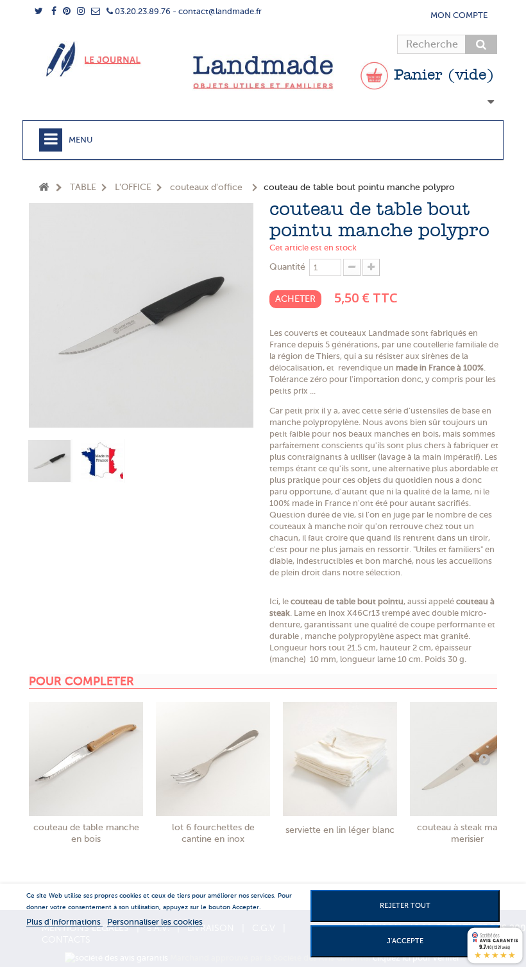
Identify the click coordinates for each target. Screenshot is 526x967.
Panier (441, 75)
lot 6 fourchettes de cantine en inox (213, 833)
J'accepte (405, 941)
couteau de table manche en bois (86, 833)
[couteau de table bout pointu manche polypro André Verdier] (50, 461)
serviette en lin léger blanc (339, 830)
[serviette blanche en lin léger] (340, 759)
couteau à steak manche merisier (467, 833)
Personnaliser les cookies (155, 922)
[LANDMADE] (263, 72)
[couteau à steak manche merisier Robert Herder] (467, 759)
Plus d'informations (64, 922)
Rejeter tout (405, 906)
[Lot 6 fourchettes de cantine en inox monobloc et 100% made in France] (213, 759)
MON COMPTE (459, 15)
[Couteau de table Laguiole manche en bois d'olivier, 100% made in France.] (86, 759)
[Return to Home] (43, 188)
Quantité (287, 267)
